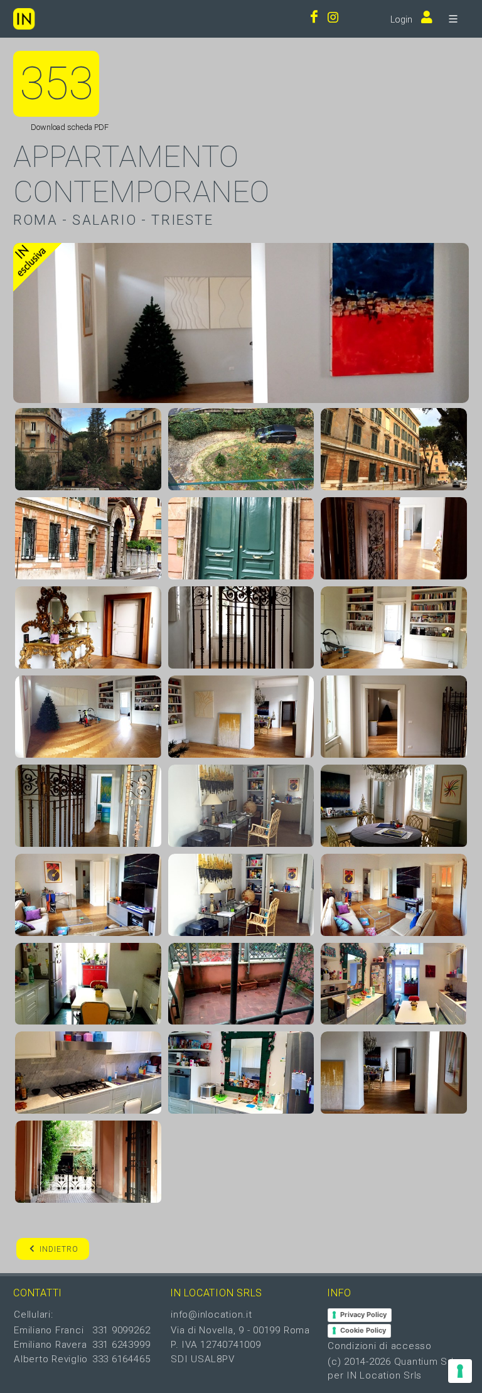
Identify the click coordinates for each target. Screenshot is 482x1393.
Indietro (59, 1249)
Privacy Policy (363, 1314)
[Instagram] (333, 18)
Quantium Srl (424, 1361)
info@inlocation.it (211, 1314)
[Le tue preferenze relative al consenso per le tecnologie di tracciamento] (460, 1371)
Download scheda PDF (69, 127)
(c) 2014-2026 (361, 1361)
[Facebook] (314, 18)
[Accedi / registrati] (423, 18)
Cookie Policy (363, 1330)
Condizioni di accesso (380, 1346)
